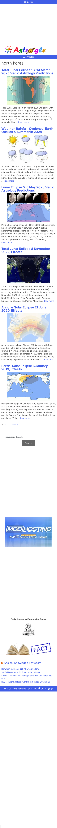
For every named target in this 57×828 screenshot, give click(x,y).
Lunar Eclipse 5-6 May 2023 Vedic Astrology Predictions (27, 188)
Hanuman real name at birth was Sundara (20, 669)
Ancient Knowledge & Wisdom (22, 662)
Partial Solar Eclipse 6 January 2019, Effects (24, 367)
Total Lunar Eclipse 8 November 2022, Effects (25, 250)
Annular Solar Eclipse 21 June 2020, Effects (23, 308)
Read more (23, 122)
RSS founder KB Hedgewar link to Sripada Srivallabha (25, 682)
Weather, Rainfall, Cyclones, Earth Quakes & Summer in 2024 (27, 130)
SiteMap (32, 688)
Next (15, 424)
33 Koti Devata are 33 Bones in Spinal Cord (21, 672)
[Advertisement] (25, 24)
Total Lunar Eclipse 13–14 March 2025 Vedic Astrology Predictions (27, 71)
